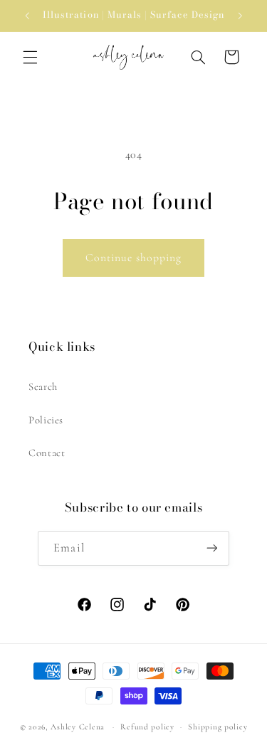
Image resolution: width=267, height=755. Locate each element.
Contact (46, 452)
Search (43, 386)
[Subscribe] (211, 548)
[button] (30, 57)
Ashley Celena (78, 727)
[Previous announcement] (27, 15)
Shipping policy (217, 727)
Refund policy (147, 727)
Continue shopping (133, 257)
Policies (45, 419)
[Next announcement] (240, 15)
